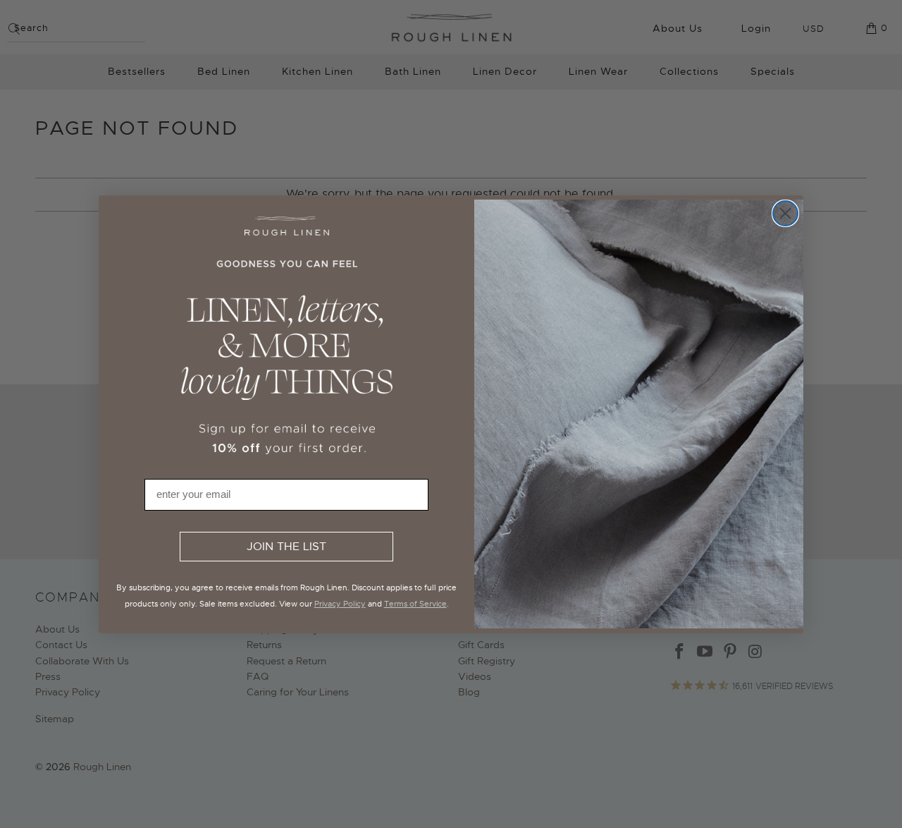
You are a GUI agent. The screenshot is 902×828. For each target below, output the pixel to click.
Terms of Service (415, 604)
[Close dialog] (785, 213)
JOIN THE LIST (286, 547)
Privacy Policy (340, 604)
